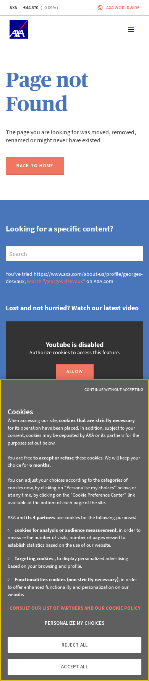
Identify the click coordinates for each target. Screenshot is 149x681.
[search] (74, 253)
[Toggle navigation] (131, 29)
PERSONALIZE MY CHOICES (75, 623)
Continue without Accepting (113, 389)
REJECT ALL (74, 645)
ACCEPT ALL (74, 666)
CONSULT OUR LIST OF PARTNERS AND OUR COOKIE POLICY (75, 608)
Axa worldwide (122, 7)
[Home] (19, 29)
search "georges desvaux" (56, 281)
